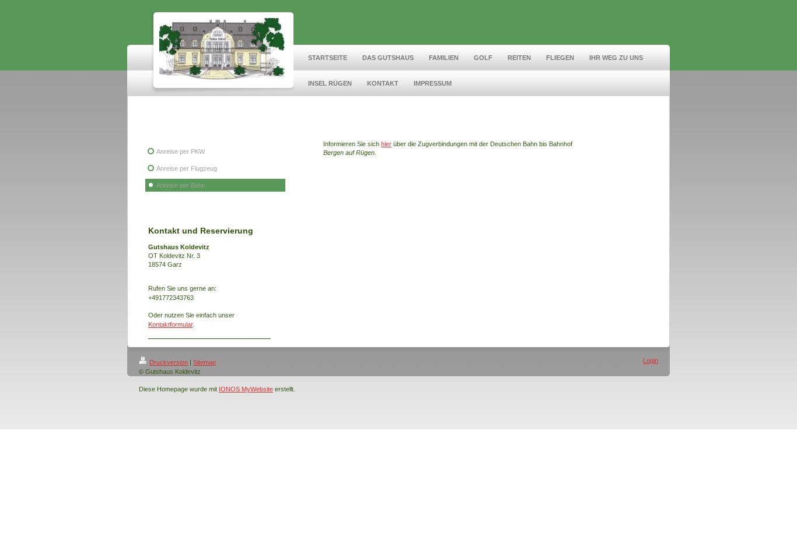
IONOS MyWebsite (246, 389)
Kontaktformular (170, 324)
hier (386, 143)
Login (650, 360)
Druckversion (168, 362)
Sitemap (204, 362)
